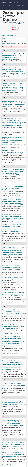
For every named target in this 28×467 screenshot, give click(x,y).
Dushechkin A (12, 361)
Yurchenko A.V (19, 85)
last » (10, 464)
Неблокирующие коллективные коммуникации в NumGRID (12, 188)
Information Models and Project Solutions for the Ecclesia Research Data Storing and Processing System (13, 89)
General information (7, 2)
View (3, 35)
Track (16, 35)
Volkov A (4, 150)
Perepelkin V (5, 249)
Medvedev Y (12, 68)
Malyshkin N (18, 420)
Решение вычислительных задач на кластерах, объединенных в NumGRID (13, 326)
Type (14, 43)
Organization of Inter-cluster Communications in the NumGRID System (13, 387)
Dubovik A (5, 247)
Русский (16, 29)
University (16, 2)
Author (4, 43)
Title (12, 43)
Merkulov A (12, 422)
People (3, 5)
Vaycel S (4, 118)
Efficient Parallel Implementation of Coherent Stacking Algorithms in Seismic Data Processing (13, 104)
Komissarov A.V (13, 83)
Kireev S (17, 247)
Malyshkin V (12, 137)
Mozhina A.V (21, 83)
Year (3, 45)
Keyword (8, 43)
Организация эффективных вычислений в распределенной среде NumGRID (11, 265)
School (15, 8)
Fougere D (19, 383)
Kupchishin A (18, 101)
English (16, 27)
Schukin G (22, 247)
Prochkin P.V (5, 85)
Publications (20, 5)
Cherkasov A (5, 443)
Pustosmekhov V (13, 277)
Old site (23, 8)
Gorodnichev (5, 54)
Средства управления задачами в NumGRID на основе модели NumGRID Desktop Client (13, 294)
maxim (4, 39)
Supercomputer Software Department (13, 16)
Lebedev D (12, 54)
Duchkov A (12, 101)
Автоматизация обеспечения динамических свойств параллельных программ (12, 402)
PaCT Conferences (7, 8)
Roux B (11, 385)
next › (7, 464)
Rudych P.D (12, 85)
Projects (10, 5)
